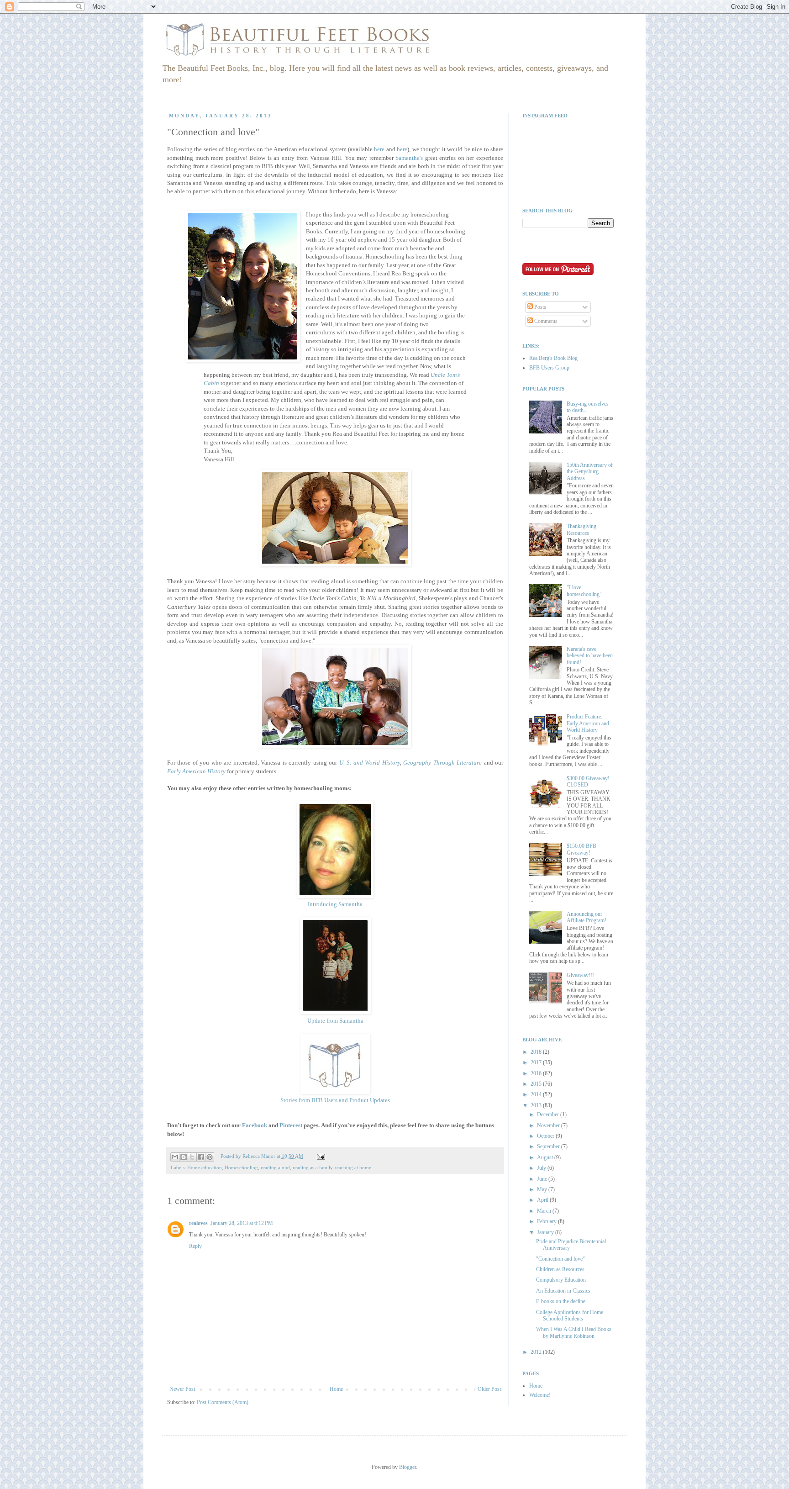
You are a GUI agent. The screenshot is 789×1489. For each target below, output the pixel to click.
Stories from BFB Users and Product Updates (335, 1100)
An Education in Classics (563, 1291)
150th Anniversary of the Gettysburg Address (590, 471)
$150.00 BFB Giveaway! (581, 849)
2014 (537, 1094)
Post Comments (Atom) (222, 1402)
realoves (198, 1223)
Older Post (489, 1389)
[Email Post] (319, 1156)
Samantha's (409, 157)
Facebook (254, 1125)
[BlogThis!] (183, 1157)
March (544, 1211)
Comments (545, 321)
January (546, 1232)
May (542, 1189)
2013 (537, 1105)
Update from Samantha (335, 1020)
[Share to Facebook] (200, 1157)
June (542, 1179)
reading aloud (275, 1167)
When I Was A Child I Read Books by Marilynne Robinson (573, 1332)
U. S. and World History (369, 762)
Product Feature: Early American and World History (588, 723)
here (379, 149)
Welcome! (540, 1395)
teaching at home (353, 1167)
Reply (195, 1246)
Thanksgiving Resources (581, 529)
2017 (537, 1062)
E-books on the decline (560, 1301)
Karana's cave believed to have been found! (590, 655)
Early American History (196, 771)
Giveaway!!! (580, 975)
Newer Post (182, 1389)
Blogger (407, 1467)
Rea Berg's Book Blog (553, 358)
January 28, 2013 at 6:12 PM (241, 1223)
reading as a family (312, 1167)
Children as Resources (560, 1269)
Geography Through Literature (442, 762)
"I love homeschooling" (584, 590)
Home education (204, 1167)
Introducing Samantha (335, 904)
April (543, 1200)
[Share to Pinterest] (209, 1157)
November (549, 1125)
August (545, 1157)
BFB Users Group (549, 367)
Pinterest (290, 1125)
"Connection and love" (560, 1259)
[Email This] (174, 1157)
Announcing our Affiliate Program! (586, 917)
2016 (537, 1073)
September (549, 1146)
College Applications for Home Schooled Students (569, 1315)
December (548, 1114)
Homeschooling (241, 1167)
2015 (537, 1084)
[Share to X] (192, 1157)
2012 (537, 1352)
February (547, 1221)
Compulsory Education (561, 1280)
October (546, 1136)
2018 (537, 1052)
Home (336, 1389)
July (542, 1168)
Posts (539, 307)
